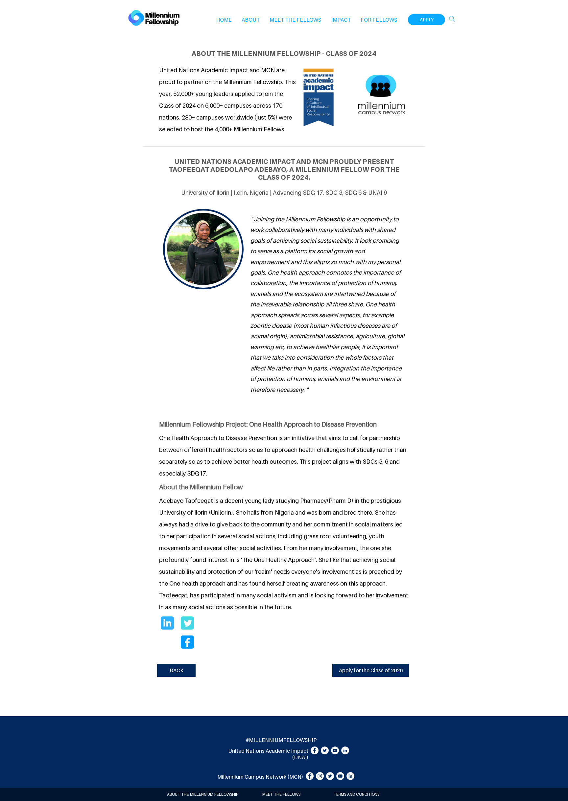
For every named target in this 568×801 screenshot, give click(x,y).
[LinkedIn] (345, 750)
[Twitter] (325, 750)
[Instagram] (320, 776)
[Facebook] (315, 750)
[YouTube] (335, 750)
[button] (251, 19)
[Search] (452, 19)
